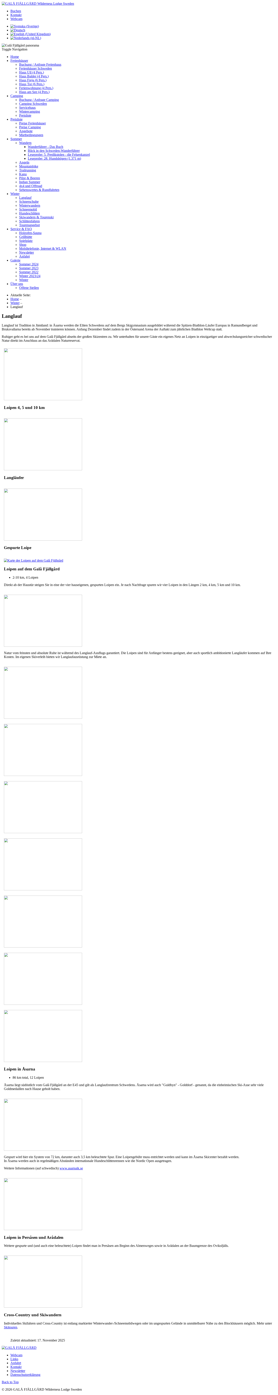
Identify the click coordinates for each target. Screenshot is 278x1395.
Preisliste (25, 115)
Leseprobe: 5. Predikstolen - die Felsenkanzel (59, 154)
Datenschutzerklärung (25, 1375)
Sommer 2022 (28, 272)
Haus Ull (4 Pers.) (31, 72)
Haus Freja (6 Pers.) (32, 80)
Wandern (25, 143)
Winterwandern (29, 205)
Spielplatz (26, 241)
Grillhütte (25, 237)
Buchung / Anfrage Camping (39, 100)
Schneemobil (28, 209)
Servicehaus (27, 107)
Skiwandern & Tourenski (36, 217)
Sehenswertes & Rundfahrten (39, 190)
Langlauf (25, 197)
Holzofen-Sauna (30, 233)
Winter (15, 194)
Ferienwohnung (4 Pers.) (36, 88)
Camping (16, 96)
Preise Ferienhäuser (32, 123)
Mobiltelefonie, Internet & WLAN (42, 248)
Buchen (15, 11)
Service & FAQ (21, 229)
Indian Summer (29, 182)
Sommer (16, 139)
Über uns (16, 284)
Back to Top (10, 1382)
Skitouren (10, 1327)
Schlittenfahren (29, 221)
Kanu (23, 174)
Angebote (26, 131)
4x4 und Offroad (30, 186)
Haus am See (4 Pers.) (34, 92)
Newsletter (26, 252)
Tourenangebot (29, 225)
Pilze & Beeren (29, 178)
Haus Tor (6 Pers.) (31, 84)
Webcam (16, 19)
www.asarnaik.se (71, 1168)
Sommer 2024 (28, 264)
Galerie (15, 260)
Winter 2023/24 (29, 276)
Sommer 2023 (28, 268)
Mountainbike (28, 166)
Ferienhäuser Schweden (35, 68)
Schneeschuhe (29, 201)
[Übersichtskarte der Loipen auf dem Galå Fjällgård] (33, 560)
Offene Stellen (29, 288)
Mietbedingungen (31, 135)
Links (14, 1359)
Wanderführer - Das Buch (45, 147)
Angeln (24, 162)
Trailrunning (27, 170)
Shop (22, 244)
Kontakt (16, 15)
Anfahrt (24, 256)
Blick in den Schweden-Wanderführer (54, 150)
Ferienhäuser (19, 60)
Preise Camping (30, 127)
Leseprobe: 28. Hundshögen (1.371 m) (54, 158)
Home (14, 57)
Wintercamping (29, 111)
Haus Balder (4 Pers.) (34, 76)
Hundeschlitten (29, 213)
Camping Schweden (33, 104)
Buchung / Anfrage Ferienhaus (40, 64)
